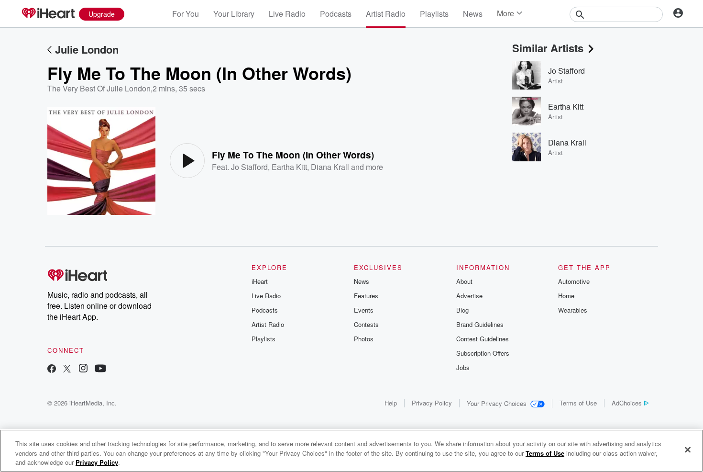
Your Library (233, 13)
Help (390, 402)
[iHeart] (48, 13)
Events (363, 310)
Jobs (463, 367)
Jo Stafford (249, 166)
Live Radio (287, 13)
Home (566, 295)
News (473, 13)
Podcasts (336, 13)
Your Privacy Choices (497, 403)
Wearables (572, 310)
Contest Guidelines (482, 338)
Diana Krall (330, 166)
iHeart (260, 281)
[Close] (687, 449)
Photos (363, 338)
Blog (462, 310)
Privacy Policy (432, 402)
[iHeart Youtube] (100, 369)
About (464, 281)
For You (185, 13)
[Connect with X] (67, 369)
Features (366, 295)
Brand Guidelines (480, 324)
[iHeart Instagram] (83, 369)
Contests (366, 324)
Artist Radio (386, 13)
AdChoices (627, 402)
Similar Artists (547, 48)
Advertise (469, 295)
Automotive (574, 281)
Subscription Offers (482, 353)
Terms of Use (578, 402)
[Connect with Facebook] (51, 369)
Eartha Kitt (289, 166)
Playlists (434, 13)
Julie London (87, 49)
